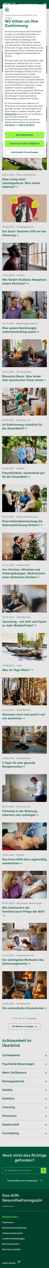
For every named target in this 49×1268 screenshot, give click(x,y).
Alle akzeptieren (24, 135)
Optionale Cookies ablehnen (24, 144)
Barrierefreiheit (26, 125)
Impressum (10, 125)
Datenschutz (11, 114)
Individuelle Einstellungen (24, 152)
